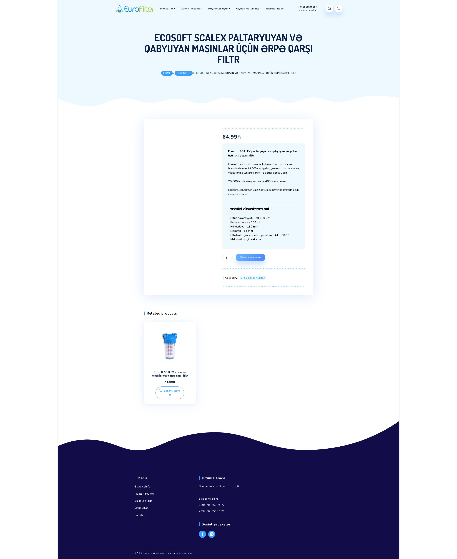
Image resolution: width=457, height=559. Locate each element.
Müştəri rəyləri (144, 493)
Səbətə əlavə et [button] (172, 392)
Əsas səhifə (142, 486)
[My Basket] (338, 8)
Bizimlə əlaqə (143, 501)
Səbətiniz (140, 515)
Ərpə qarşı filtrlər (252, 278)
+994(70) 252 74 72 (212, 505)
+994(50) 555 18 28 (212, 511)
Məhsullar (141, 508)
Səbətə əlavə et (250, 257)
